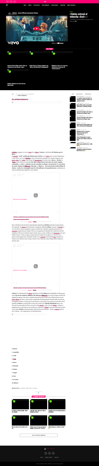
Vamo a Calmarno (22, 95)
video (30, 152)
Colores (23, 388)
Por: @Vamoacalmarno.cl (20, 99)
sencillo (15, 156)
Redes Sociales (54, 5)
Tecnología (62, 5)
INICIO (41, 457)
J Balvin (14, 152)
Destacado (29, 388)
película (43, 237)
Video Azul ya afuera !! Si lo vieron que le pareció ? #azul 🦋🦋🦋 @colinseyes (29, 287)
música (24, 227)
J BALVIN (35, 388)
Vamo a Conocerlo (71, 5)
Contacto (56, 457)
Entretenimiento (45, 5)
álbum (37, 152)
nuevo (13, 160)
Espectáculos (36, 5)
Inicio (25, 5)
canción (41, 305)
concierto (14, 231)
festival (60, 227)
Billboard (27, 166)
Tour (54, 237)
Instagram (24, 199)
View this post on (17, 199)
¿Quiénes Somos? (48, 457)
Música (29, 5)
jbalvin (34, 221)
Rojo (13, 162)
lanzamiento (38, 160)
